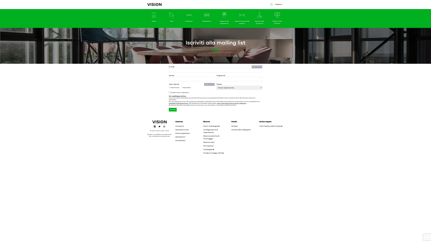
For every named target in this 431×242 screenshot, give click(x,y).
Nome (171, 75)
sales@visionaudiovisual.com (178, 103)
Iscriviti (173, 109)
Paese (219, 84)
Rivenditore (187, 87)
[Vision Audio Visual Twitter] (159, 126)
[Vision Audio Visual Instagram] (164, 126)
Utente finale (175, 87)
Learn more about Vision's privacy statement (231, 103)
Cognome (220, 75)
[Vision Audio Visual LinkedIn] (155, 126)
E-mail (171, 67)
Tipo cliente (174, 84)
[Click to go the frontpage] (154, 4)
